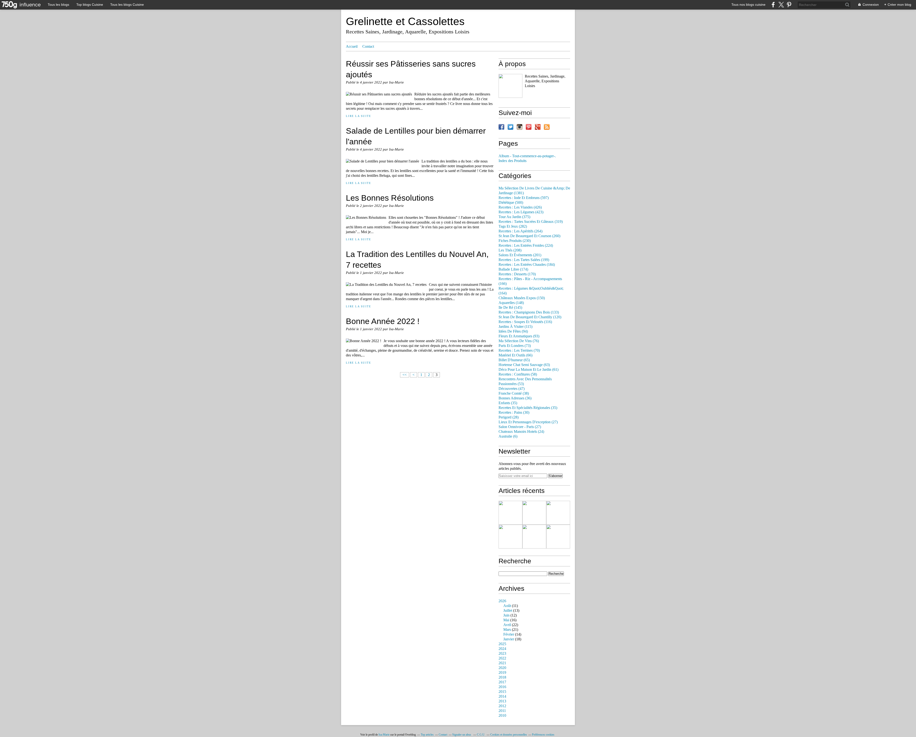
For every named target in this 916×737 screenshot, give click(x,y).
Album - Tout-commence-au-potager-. (527, 156)
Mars (507, 629)
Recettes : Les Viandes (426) (520, 207)
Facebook (501, 127)
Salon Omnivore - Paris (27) (520, 427)
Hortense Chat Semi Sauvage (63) (524, 365)
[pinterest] (789, 4)
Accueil (352, 46)
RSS (547, 127)
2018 (502, 677)
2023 (502, 653)
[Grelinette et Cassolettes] (510, 86)
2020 (502, 668)
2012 (502, 706)
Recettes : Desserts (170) (517, 274)
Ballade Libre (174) (513, 269)
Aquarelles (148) (511, 303)
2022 (502, 658)
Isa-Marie (384, 734)
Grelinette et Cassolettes (405, 21)
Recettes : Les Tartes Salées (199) (524, 260)
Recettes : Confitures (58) (518, 374)
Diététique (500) (511, 202)
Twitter (510, 127)
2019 (502, 672)
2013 (502, 701)
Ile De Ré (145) (510, 307)
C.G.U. (481, 734)
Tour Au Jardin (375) (514, 217)
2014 (502, 696)
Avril (507, 625)
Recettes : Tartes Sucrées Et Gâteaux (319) (531, 222)
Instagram (519, 127)
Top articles (427, 734)
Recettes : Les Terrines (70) (519, 350)
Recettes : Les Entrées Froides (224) (526, 245)
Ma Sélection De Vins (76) (519, 341)
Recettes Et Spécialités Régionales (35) (528, 408)
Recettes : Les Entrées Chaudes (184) (527, 264)
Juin (506, 615)
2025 (502, 644)
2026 (502, 601)
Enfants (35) (508, 403)
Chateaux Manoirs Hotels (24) (521, 431)
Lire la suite (358, 116)
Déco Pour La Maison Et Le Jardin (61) (528, 369)
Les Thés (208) (510, 250)
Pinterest (528, 127)
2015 (502, 692)
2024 (502, 649)
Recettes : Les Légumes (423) (521, 212)
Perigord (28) (509, 417)
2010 (502, 715)
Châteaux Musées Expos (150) (522, 298)
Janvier (508, 639)
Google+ (538, 127)
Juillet (507, 610)
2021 (502, 663)
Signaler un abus (462, 734)
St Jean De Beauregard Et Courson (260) (529, 236)
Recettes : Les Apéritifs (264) (520, 231)
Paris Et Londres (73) (515, 346)
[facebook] (773, 4)
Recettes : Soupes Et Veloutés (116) (525, 322)
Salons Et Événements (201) (520, 255)
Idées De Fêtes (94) (513, 331)
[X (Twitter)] (781, 4)
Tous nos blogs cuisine (748, 4)
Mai (506, 620)
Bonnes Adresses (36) (515, 398)
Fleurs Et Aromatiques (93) (519, 336)
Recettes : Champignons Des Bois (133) (529, 312)
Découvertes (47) (512, 389)
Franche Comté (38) (514, 393)
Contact (368, 46)
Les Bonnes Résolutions (390, 197)
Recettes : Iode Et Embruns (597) (524, 198)
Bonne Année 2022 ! (382, 321)
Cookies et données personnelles (508, 734)
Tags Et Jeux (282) (513, 226)
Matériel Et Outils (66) (515, 355)
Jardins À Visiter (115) (515, 326)
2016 (502, 687)
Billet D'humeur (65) (514, 360)
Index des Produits (512, 161)
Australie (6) (508, 436)
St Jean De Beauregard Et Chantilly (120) (530, 317)
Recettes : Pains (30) (514, 412)
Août (507, 606)
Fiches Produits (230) (515, 241)
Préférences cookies (543, 734)
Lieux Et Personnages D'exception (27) (528, 422)
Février (508, 634)
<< (404, 375)
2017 (502, 682)
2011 (502, 711)
